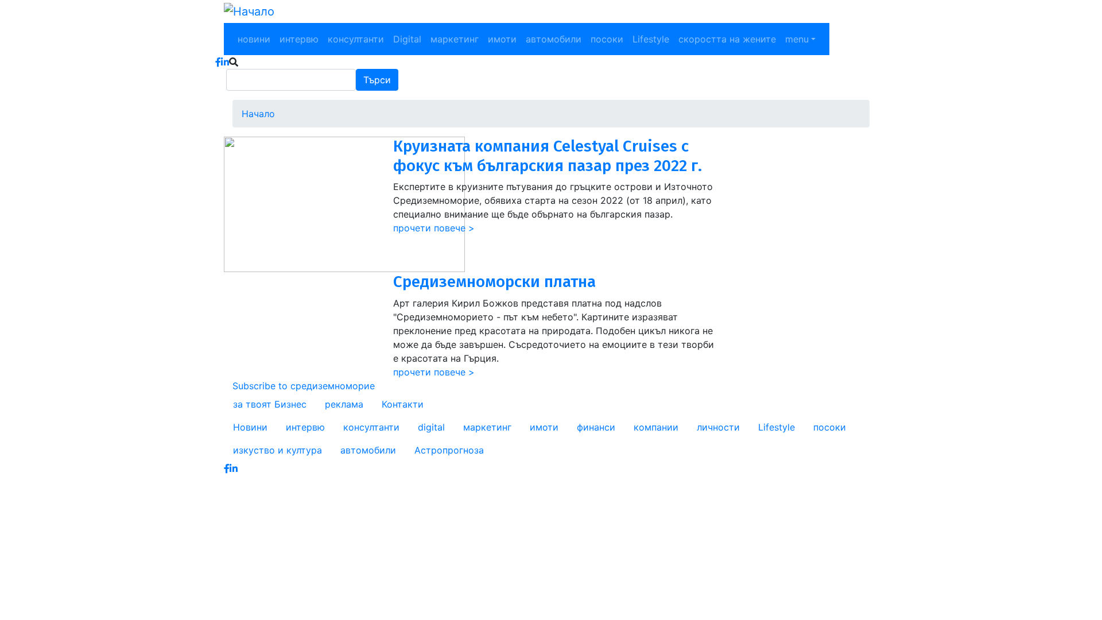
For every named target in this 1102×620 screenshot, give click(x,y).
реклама (344, 404)
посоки (607, 39)
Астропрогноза (449, 450)
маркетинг (454, 39)
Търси (377, 80)
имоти (502, 39)
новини (254, 39)
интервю (299, 39)
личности (718, 427)
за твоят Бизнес (269, 404)
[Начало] (249, 11)
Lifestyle (651, 39)
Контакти (403, 404)
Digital (407, 39)
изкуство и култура (277, 450)
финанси (596, 427)
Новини (250, 427)
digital (431, 427)
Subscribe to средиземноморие (303, 386)
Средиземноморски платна (494, 281)
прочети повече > (434, 228)
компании (656, 427)
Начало (258, 113)
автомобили (553, 39)
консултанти (356, 39)
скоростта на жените (727, 39)
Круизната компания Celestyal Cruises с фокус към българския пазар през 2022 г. (547, 156)
